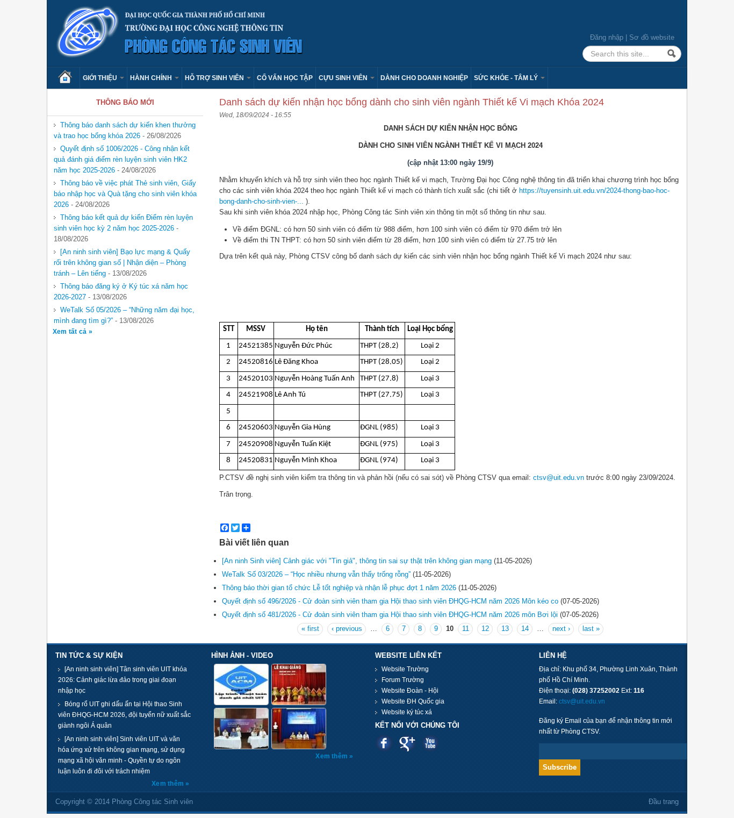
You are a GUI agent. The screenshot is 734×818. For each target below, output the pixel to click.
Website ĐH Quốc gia (413, 701)
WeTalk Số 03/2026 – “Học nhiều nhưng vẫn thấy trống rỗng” (316, 574)
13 (505, 629)
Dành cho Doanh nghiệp (424, 78)
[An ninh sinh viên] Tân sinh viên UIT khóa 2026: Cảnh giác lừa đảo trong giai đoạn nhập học (122, 679)
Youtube (430, 743)
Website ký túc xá (407, 712)
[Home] (180, 32)
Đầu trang (664, 802)
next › (561, 629)
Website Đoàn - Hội (410, 690)
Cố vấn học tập (285, 78)
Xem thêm (168, 783)
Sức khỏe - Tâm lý (506, 78)
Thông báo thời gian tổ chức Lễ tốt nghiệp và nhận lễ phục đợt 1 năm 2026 (339, 588)
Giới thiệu (101, 78)
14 (525, 629)
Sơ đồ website (651, 37)
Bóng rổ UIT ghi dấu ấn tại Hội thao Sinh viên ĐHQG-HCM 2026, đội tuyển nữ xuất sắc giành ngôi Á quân (124, 714)
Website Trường (405, 669)
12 (485, 629)
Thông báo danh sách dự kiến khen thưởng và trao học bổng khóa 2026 (125, 130)
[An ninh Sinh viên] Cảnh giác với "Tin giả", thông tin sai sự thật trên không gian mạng (357, 561)
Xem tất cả (71, 331)
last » (591, 629)
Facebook (384, 743)
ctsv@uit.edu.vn (558, 477)
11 (465, 629)
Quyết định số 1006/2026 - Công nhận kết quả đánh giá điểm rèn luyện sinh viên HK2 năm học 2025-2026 (122, 159)
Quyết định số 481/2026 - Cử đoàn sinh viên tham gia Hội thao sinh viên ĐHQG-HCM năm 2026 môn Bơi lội (390, 615)
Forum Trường (403, 680)
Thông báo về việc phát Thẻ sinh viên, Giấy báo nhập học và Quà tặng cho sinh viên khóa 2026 (125, 194)
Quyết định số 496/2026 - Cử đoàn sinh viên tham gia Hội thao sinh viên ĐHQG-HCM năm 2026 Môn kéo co (390, 601)
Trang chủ (69, 78)
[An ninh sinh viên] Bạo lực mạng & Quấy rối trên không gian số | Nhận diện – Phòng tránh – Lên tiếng (122, 262)
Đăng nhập (606, 37)
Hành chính (152, 78)
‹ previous (347, 629)
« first (310, 629)
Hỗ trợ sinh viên (215, 78)
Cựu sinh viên (344, 78)
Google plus (407, 743)
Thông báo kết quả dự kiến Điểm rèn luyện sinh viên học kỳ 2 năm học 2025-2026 (123, 222)
